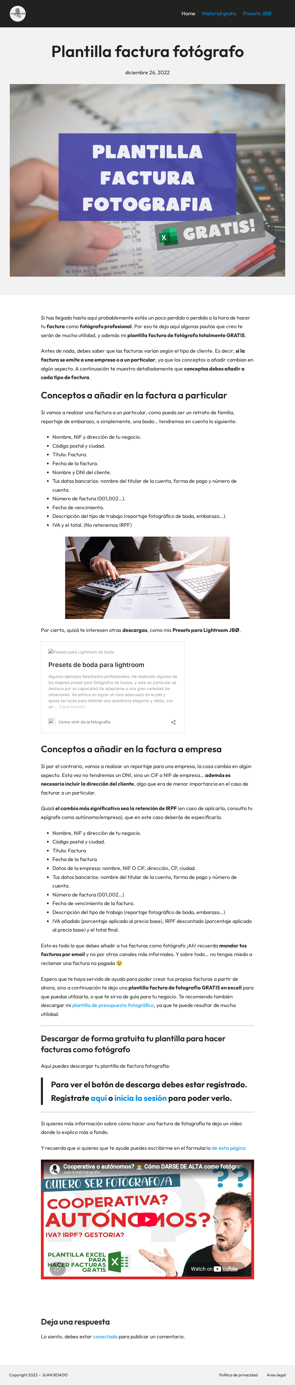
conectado (105, 1336)
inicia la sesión (140, 1098)
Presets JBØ (257, 13)
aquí (99, 1098)
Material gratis (219, 13)
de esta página (228, 1148)
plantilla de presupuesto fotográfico (113, 1005)
